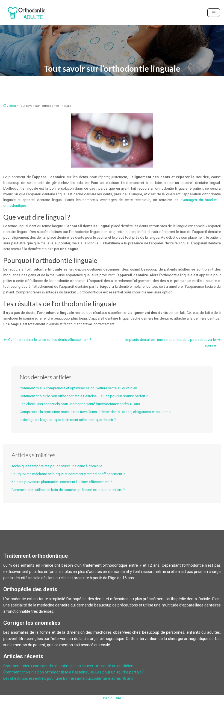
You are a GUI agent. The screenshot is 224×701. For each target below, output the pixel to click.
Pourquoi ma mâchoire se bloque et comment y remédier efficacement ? (68, 474)
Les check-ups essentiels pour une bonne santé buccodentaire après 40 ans (80, 404)
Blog (12, 106)
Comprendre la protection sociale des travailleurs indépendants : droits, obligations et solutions (95, 412)
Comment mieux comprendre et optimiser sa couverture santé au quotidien (78, 388)
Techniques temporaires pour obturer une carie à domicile (56, 466)
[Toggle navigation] (213, 12)
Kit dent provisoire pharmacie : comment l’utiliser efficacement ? (61, 482)
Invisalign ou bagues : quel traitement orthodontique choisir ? (68, 420)
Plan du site (112, 698)
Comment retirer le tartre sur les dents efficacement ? (49, 340)
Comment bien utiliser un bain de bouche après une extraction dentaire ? (68, 490)
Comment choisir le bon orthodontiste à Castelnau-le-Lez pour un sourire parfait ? (84, 396)
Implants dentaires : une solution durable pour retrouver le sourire (170, 342)
